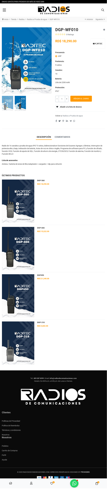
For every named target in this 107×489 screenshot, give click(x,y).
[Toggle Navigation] (4, 10)
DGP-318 (41, 322)
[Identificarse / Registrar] (31, 483)
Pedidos (5, 446)
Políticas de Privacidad (11, 421)
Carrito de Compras (10, 451)
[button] (102, 10)
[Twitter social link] (59, 121)
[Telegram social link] (70, 121)
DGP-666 (41, 228)
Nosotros (5, 435)
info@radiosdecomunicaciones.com (63, 378)
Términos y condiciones (11, 430)
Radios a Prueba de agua (73, 116)
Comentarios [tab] (62, 137)
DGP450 (40, 275)
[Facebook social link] (56, 121)
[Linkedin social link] (67, 121)
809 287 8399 (39, 378)
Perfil (4, 455)
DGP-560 (41, 180)
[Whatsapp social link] (74, 121)
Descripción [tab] (44, 137)
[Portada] (10, 483)
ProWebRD (85, 472)
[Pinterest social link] (63, 121)
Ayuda (4, 460)
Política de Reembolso (11, 426)
